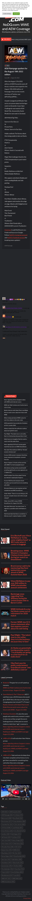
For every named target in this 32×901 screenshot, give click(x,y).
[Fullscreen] (29, 799)
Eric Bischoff (20, 831)
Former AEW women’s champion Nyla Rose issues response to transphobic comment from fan (15, 457)
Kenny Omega (17, 840)
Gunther (5, 834)
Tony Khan (19, 869)
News (8, 65)
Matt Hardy (18, 843)
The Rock (17, 865)
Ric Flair (16, 853)
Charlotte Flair (7, 824)
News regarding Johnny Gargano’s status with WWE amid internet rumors (14, 401)
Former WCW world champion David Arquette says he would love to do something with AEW (16, 483)
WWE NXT (6, 878)
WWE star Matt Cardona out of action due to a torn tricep (16, 406)
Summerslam (7, 865)
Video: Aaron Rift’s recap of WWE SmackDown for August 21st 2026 (13, 502)
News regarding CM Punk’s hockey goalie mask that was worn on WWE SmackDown (15, 445)
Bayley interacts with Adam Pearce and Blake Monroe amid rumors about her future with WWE (16, 412)
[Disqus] (16, 317)
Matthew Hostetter (9, 714)
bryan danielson (19, 821)
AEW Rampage (8, 245)
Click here (8, 230)
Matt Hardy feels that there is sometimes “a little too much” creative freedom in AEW (15, 515)
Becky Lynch (6, 818)
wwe (17, 875)
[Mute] (26, 799)
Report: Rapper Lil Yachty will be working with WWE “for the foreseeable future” (15, 463)
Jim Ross (16, 837)
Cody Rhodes (17, 827)
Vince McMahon (17, 872)
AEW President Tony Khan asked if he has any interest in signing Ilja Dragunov (15, 476)
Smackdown (6, 862)
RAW (16, 850)
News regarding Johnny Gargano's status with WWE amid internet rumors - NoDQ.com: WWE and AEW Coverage (16, 729)
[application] (16, 792)
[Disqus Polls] (16, 273)
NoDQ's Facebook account (16, 238)
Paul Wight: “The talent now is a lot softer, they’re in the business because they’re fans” (15, 435)
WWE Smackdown (8, 881)
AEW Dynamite (15, 811)
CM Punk (6, 827)
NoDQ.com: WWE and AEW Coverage (16, 27)
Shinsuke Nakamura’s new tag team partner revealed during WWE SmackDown (15, 489)
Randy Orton (6, 850)
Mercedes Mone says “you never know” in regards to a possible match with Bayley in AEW (15, 508)
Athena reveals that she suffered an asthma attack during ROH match (15, 429)
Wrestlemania (7, 875)
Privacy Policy (27, 898)
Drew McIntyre (7, 831)
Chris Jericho (20, 824)
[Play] (3, 799)
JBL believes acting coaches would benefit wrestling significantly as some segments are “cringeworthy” (15, 470)
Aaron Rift (7, 78)
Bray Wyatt (17, 818)
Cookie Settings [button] (7, 13)
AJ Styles (18, 815)
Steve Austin (18, 862)
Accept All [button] (16, 13)
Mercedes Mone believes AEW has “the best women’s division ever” (15, 451)
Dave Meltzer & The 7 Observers (13, 694)
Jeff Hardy (6, 837)
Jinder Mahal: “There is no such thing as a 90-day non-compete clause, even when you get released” (16, 496)
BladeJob (6, 683)
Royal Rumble (19, 856)
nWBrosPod (7, 738)
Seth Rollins (16, 859)
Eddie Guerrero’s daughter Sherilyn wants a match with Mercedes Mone (15, 440)
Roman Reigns (7, 856)
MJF (17, 846)
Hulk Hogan (15, 834)
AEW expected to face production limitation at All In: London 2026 (15, 424)
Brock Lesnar (7, 821)
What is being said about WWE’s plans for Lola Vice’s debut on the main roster (15, 419)
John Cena (6, 840)
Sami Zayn (6, 859)
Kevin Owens (7, 843)
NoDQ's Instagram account (18, 235)
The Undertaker (7, 869)
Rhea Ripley (6, 853)
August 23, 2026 (19, 690)
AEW (4, 811)
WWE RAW (16, 878)
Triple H (5, 872)
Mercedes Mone (7, 846)
